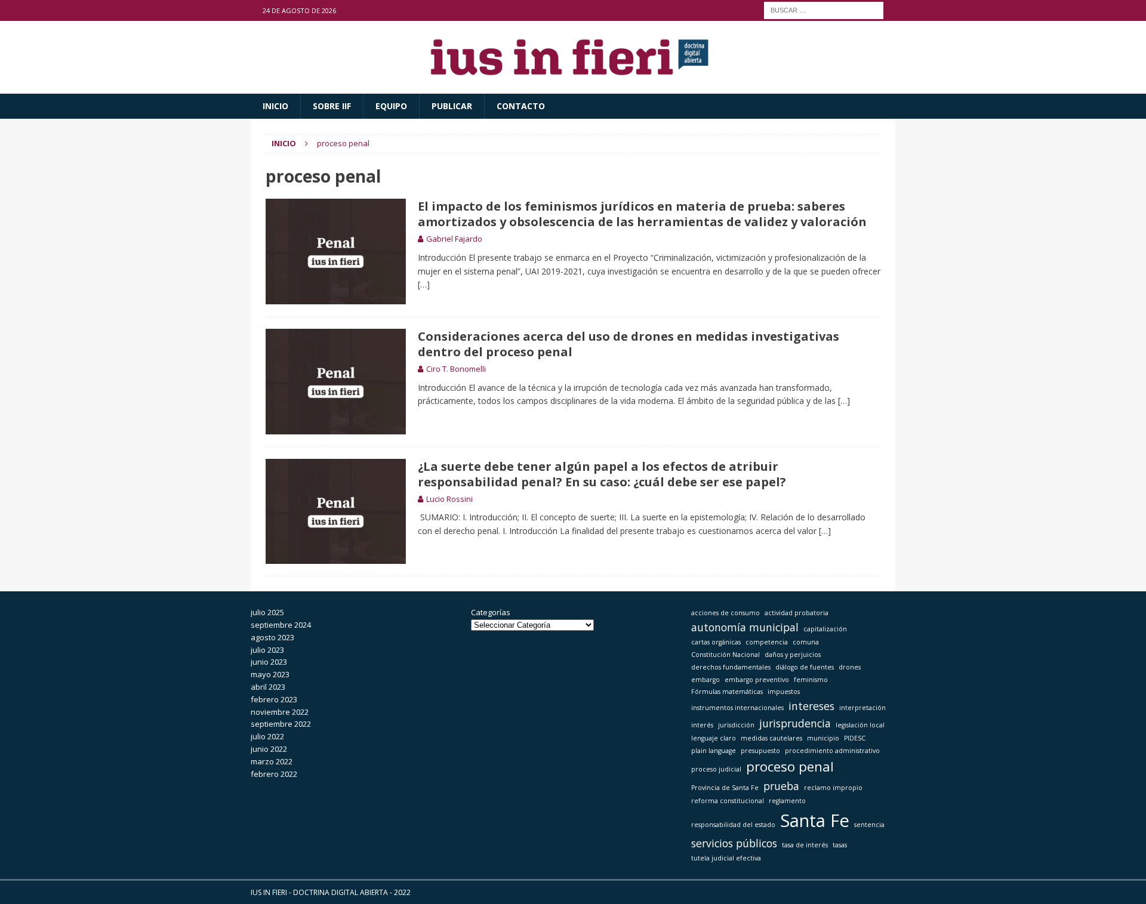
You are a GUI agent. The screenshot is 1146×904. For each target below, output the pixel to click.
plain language (713, 750)
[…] (424, 284)
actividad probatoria (796, 613)
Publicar (452, 106)
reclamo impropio (833, 787)
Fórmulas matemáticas (727, 691)
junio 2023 (269, 661)
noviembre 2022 (280, 711)
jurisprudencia (795, 723)
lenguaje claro (713, 738)
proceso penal (790, 766)
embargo (705, 679)
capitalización (825, 629)
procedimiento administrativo (832, 750)
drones (850, 667)
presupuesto (760, 750)
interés (702, 725)
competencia (766, 642)
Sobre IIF (332, 106)
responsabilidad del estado (733, 824)
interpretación (862, 708)
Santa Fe (814, 820)
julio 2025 (267, 612)
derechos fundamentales (731, 667)
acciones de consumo (725, 613)
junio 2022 (269, 748)
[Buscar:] (823, 9)
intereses (811, 706)
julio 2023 (267, 649)
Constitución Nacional (725, 654)
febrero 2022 (274, 774)
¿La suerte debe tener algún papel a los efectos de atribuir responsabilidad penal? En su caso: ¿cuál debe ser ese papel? (602, 474)
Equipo (391, 106)
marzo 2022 (271, 761)
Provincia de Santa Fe (725, 787)
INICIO (275, 106)
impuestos (784, 691)
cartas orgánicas (716, 642)
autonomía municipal (745, 627)
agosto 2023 (272, 637)
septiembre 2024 (281, 624)
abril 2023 (268, 686)
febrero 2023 (274, 699)
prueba (781, 786)
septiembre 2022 (281, 723)
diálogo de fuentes (804, 667)
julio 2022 (267, 736)
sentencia (869, 824)
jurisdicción (736, 725)
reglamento (787, 801)
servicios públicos (734, 843)
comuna (806, 642)
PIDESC (854, 738)
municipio (823, 738)
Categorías (490, 612)
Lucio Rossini (449, 498)
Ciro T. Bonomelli (456, 368)
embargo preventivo (757, 679)
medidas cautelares (771, 738)
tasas (840, 845)
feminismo (811, 679)
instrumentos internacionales (737, 708)
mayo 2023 (270, 674)
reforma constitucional (727, 801)
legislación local (860, 725)
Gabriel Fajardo (454, 238)
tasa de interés (805, 845)
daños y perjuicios (793, 654)
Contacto (521, 106)
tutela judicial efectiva (726, 858)
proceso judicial (716, 769)
